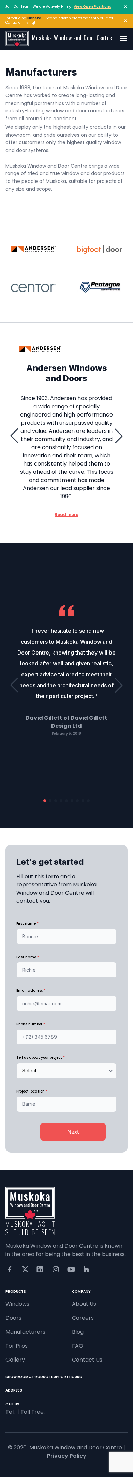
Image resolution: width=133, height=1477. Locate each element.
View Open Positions (92, 6)
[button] (14, 435)
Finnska (34, 18)
